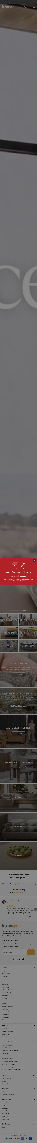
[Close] (34, 560)
